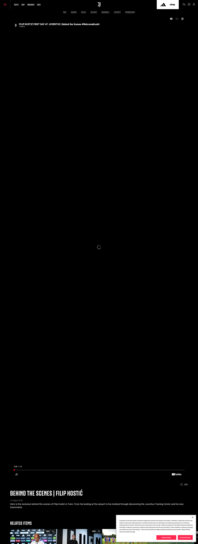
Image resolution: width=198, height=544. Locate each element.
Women (74, 12)
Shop (23, 4)
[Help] (189, 5)
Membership (130, 12)
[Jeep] (172, 4)
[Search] (184, 5)
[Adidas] (163, 4)
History (94, 12)
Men (64, 12)
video (39, 4)
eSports (117, 12)
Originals (105, 12)
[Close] (192, 517)
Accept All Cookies (185, 537)
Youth (83, 12)
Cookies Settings (166, 537)
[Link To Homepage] (99, 4)
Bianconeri (30, 4)
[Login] (194, 5)
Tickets (16, 4)
